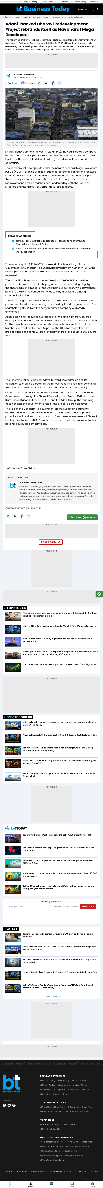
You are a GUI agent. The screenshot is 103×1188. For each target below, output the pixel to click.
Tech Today (80, 1080)
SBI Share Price (72, 1151)
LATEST (12, 929)
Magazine (60, 1089)
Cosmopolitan (94, 2)
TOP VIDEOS (23, 717)
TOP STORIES (16, 608)
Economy (64, 1080)
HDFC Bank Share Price (52, 1111)
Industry (46, 1094)
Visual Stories (81, 1085)
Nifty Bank (71, 1124)
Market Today (48, 1080)
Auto (57, 1094)
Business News (8, 17)
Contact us (22, 1171)
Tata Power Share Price (53, 1160)
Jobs (67, 1094)
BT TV (86, 1089)
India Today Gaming (78, 2)
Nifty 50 (57, 1124)
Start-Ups (74, 1089)
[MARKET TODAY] (16, 828)
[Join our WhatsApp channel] (99, 596)
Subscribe (82, 9)
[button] (92, 1184)
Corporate (65, 1085)
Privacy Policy (56, 1171)
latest (18, 17)
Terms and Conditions (76, 1171)
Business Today (30, 2)
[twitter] (14, 1105)
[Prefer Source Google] (12, 83)
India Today (53, 2)
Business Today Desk (23, 74)
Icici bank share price (52, 1155)
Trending (46, 1089)
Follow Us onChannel (82, 517)
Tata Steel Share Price (78, 1111)
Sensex (45, 1124)
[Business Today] (43, 9)
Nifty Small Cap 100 (51, 1129)
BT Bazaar (43, 2)
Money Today (48, 1085)
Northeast (64, 2)
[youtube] (9, 1105)
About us (9, 1171)
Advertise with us (38, 1171)
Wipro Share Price (75, 1155)
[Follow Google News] (27, 83)
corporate (26, 17)
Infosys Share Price (51, 1151)
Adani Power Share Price (81, 1107)
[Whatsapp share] (38, 83)
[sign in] (97, 9)
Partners (94, 1171)
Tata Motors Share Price (53, 1107)
